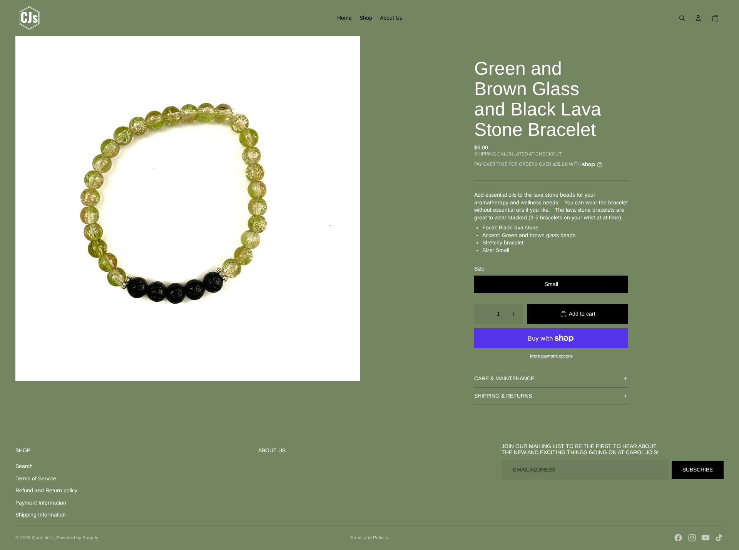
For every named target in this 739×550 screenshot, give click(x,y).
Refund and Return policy (46, 490)
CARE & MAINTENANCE (504, 378)
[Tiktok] (719, 537)
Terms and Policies (370, 537)
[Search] (682, 18)
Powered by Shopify (77, 537)
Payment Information (40, 503)
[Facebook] (678, 537)
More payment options (551, 355)
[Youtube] (705, 537)
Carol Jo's (43, 537)
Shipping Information (40, 515)
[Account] (698, 18)
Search (24, 466)
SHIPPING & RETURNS (503, 396)
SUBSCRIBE (697, 469)
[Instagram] (692, 537)
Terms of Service (35, 478)
